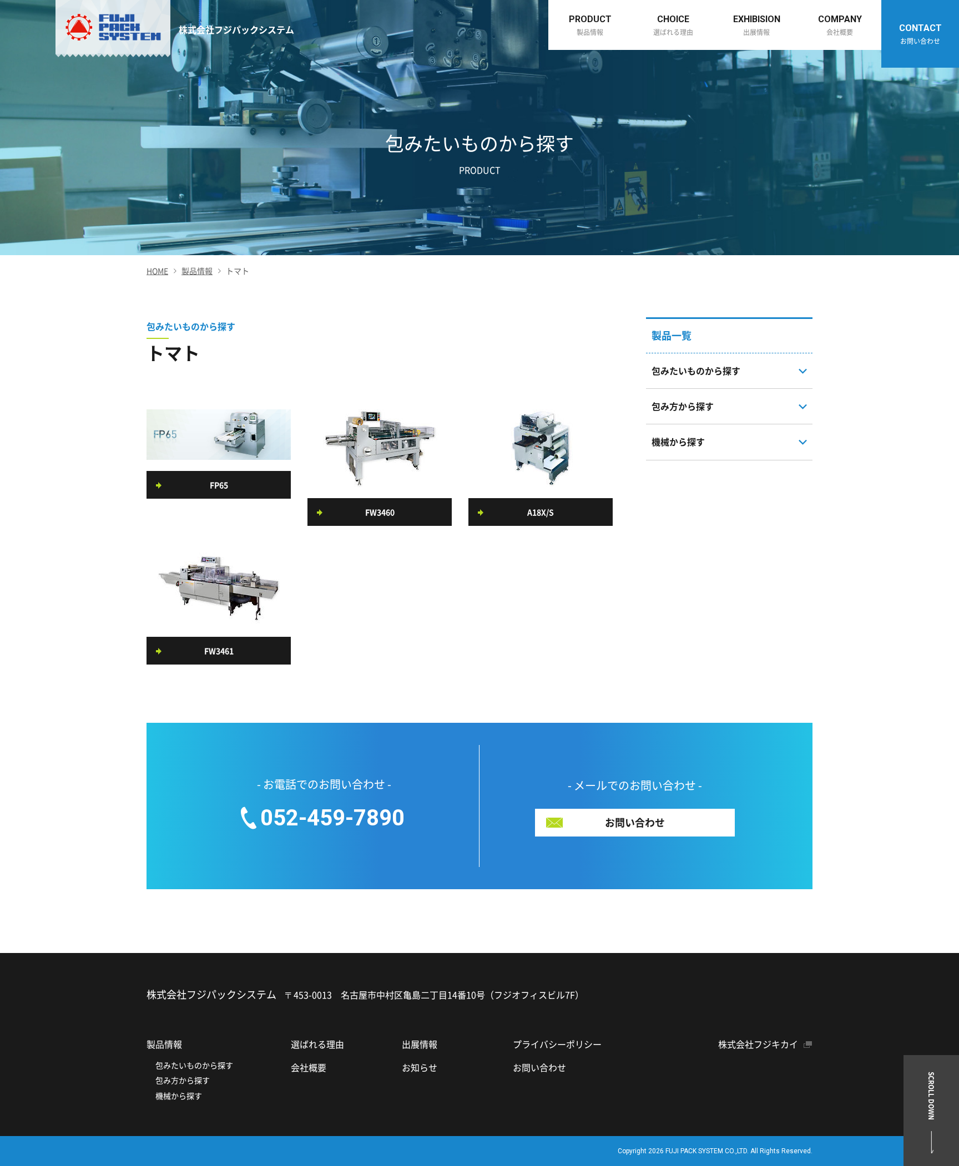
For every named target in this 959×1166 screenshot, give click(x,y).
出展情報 (419, 1044)
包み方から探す (182, 1080)
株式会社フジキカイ (758, 1044)
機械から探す (178, 1095)
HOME (157, 270)
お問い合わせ (539, 1067)
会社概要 (308, 1067)
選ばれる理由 (317, 1044)
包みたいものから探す (194, 1065)
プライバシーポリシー (557, 1044)
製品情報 (197, 270)
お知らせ (419, 1067)
